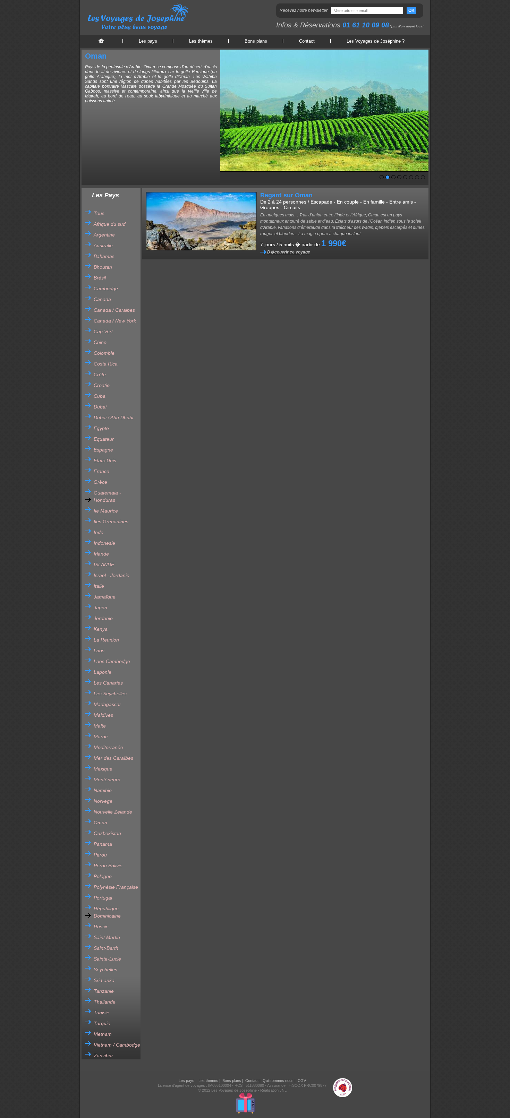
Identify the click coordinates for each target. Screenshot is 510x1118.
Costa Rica (106, 364)
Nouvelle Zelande (113, 812)
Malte (100, 726)
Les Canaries (108, 683)
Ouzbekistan (107, 833)
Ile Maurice (106, 511)
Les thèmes (201, 41)
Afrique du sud (110, 224)
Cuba (99, 396)
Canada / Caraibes (114, 310)
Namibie (103, 790)
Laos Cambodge (112, 661)
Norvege (103, 801)
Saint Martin (107, 937)
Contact (307, 41)
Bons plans (256, 41)
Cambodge (106, 288)
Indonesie (104, 543)
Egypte (101, 428)
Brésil (100, 278)
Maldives (103, 715)
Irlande (101, 554)
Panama (103, 844)
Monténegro (107, 779)
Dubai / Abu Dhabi (113, 417)
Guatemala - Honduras (107, 496)
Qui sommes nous (278, 1080)
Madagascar (107, 704)
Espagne (103, 450)
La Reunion (106, 640)
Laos (99, 650)
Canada (102, 299)
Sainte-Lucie (107, 959)
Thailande (105, 1002)
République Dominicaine (107, 912)
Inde (98, 532)
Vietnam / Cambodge (117, 1045)
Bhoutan (103, 267)
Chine (100, 342)
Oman (100, 822)
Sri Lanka (104, 980)
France (101, 471)
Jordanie (103, 618)
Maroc (101, 736)
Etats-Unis (105, 460)
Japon (100, 607)
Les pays (148, 41)
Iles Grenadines (111, 521)
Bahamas (104, 256)
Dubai (100, 407)
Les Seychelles (110, 693)
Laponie (102, 672)
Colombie (104, 353)
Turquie (102, 1023)
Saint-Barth (106, 948)
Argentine (104, 235)
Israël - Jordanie (111, 575)
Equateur (104, 439)
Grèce (100, 482)
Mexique (103, 769)
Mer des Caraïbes (113, 758)
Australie (103, 245)
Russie (101, 926)
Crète (100, 374)
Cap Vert (103, 331)
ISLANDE (104, 564)
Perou (100, 855)
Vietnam (103, 1034)
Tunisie (101, 1012)
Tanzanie (104, 991)
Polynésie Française (116, 887)
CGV (302, 1080)
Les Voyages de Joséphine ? (376, 41)
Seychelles (105, 969)
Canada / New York (115, 321)
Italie (99, 586)
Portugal (103, 898)
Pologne (103, 876)
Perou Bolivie (108, 865)
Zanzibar (103, 1055)
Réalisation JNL (273, 1090)
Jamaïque (105, 597)
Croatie (102, 385)
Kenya (101, 629)
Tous (99, 213)
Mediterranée (108, 747)
